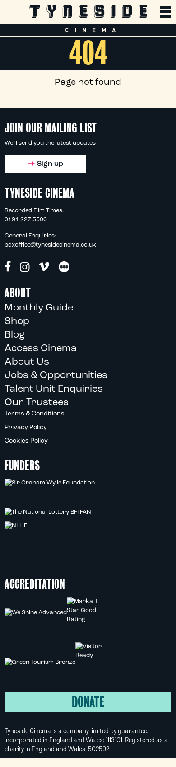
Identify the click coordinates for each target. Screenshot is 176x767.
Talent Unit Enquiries (54, 389)
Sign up (50, 164)
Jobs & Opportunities (56, 375)
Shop (17, 321)
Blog (15, 335)
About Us (27, 362)
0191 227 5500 (26, 220)
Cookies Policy (26, 441)
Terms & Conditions (35, 414)
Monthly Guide (39, 308)
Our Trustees (37, 402)
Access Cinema (41, 348)
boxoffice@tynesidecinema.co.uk (50, 245)
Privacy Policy (26, 427)
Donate (88, 702)
